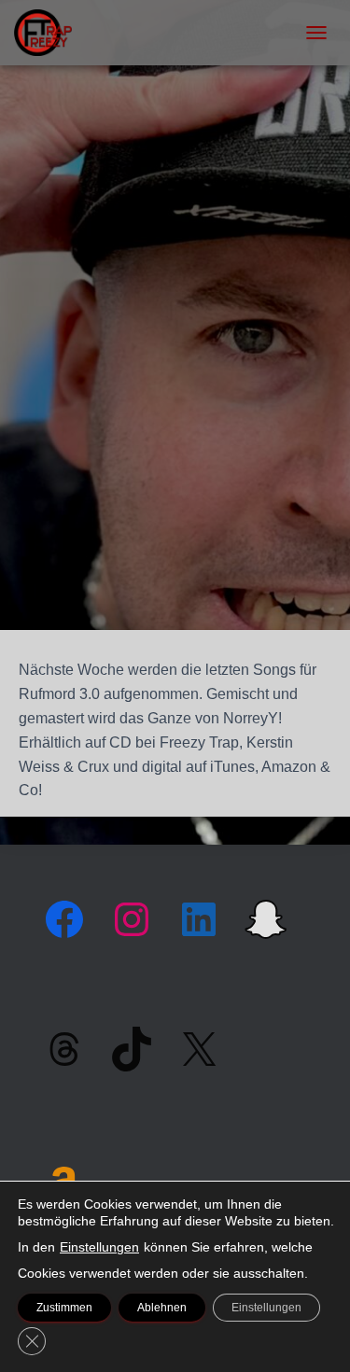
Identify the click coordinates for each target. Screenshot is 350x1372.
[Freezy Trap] (50, 32)
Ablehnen (162, 1307)
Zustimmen (64, 1307)
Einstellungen (99, 1246)
